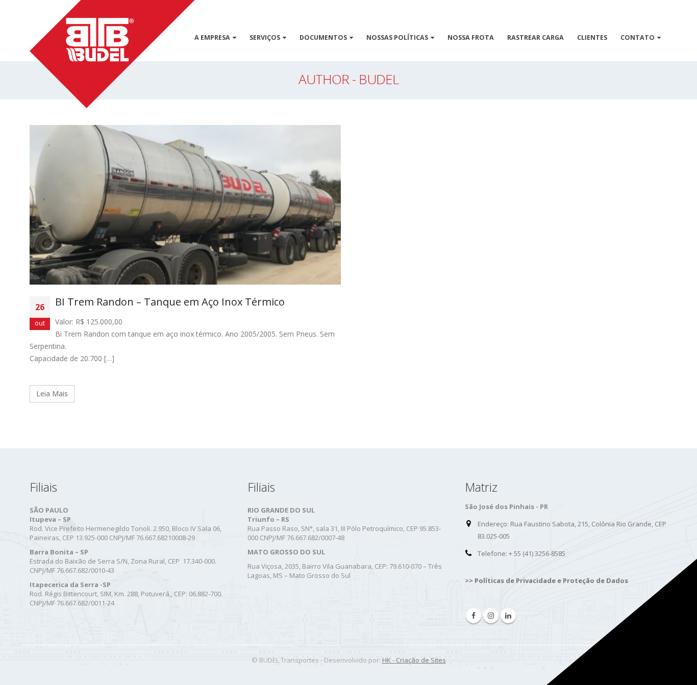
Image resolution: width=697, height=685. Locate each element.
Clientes (592, 37)
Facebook (473, 615)
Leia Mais (52, 393)
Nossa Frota (470, 37)
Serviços (265, 37)
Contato (637, 37)
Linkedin (508, 615)
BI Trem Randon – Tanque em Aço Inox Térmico (170, 302)
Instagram (491, 615)
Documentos (323, 37)
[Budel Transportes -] (112, 54)
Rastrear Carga (535, 37)
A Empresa (212, 37)
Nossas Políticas (397, 37)
